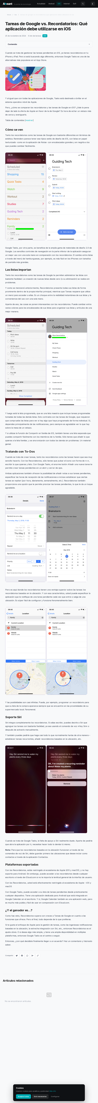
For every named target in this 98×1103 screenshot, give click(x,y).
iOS (59, 4)
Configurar (55, 1096)
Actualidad (41, 4)
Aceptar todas (23, 1096)
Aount (7, 3)
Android (51, 4)
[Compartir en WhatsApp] (27, 955)
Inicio (9, 15)
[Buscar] (83, 4)
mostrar (29, 120)
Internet (67, 4)
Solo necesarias (40, 1096)
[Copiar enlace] (38, 955)
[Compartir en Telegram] (32, 955)
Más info (52, 1091)
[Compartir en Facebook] (22, 955)
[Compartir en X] (17, 955)
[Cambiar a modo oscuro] (93, 4)
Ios (16, 15)
